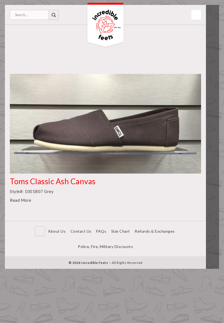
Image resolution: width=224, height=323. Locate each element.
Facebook (213, 244)
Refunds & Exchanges (155, 231)
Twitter (213, 253)
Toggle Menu (196, 15)
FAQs (101, 231)
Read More (20, 200)
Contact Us (81, 231)
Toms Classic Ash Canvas (53, 181)
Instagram (213, 261)
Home (40, 231)
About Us (57, 231)
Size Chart (120, 231)
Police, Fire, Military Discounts (105, 246)
